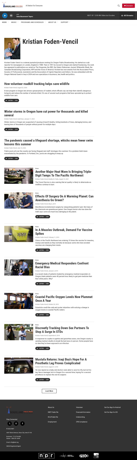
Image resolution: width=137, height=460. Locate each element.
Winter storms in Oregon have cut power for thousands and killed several (46, 113)
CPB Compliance (81, 422)
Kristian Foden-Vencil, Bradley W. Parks (46, 179)
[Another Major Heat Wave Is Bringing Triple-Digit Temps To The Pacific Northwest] (18, 176)
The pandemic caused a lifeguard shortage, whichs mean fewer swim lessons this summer (48, 142)
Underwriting (80, 417)
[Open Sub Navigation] (8, 22)
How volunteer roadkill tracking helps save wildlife (36, 84)
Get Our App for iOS (111, 412)
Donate (129, 6)
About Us (52, 22)
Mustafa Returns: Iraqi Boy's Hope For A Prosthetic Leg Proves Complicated (61, 361)
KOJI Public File (53, 417)
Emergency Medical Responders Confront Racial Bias (62, 265)
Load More (49, 391)
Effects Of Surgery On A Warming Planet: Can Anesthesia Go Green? (64, 198)
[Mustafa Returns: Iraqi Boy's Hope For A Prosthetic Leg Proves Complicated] (18, 366)
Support (64, 22)
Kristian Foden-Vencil (10, 87)
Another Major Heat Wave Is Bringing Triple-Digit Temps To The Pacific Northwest (63, 173)
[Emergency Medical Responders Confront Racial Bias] (18, 267)
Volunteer (79, 407)
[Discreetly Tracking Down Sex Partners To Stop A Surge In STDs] (18, 332)
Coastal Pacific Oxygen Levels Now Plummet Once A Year (63, 298)
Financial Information (83, 412)
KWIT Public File (53, 412)
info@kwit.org (14, 442)
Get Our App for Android (112, 407)
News (4, 22)
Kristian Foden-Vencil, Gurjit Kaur (14, 119)
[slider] (14, 15)
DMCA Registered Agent (13, 446)
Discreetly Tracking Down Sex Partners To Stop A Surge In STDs (62, 330)
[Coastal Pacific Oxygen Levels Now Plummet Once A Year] (18, 301)
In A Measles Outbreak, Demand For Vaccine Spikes (63, 231)
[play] (5, 15)
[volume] (11, 15)
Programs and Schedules (32, 22)
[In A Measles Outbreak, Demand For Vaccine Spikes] (18, 234)
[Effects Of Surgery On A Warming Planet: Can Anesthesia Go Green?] (18, 200)
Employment (52, 422)
